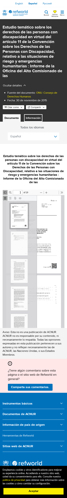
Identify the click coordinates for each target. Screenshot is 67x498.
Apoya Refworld (55, 15)
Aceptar (33, 491)
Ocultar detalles (12, 85)
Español (33, 3)
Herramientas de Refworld (18, 436)
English (19, 3)
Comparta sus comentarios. (30, 387)
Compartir (36, 107)
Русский (47, 3)
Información (33, 118)
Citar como (13, 107)
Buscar (46, 15)
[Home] (15, 12)
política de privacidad (14, 480)
